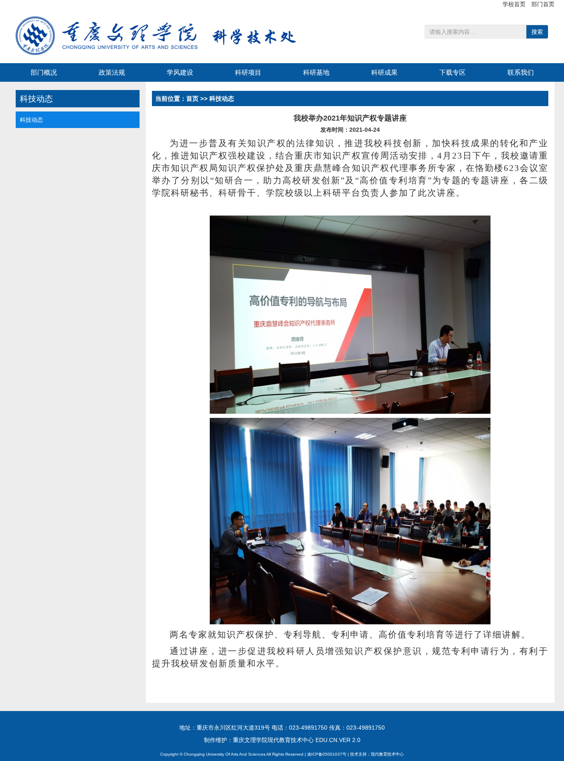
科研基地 (316, 72)
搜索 (537, 31)
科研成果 (384, 72)
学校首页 (514, 4)
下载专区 (452, 72)
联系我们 (520, 72)
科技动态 (31, 119)
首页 (192, 98)
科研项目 (248, 72)
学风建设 (180, 72)
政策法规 (112, 72)
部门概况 (44, 72)
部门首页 (543, 4)
